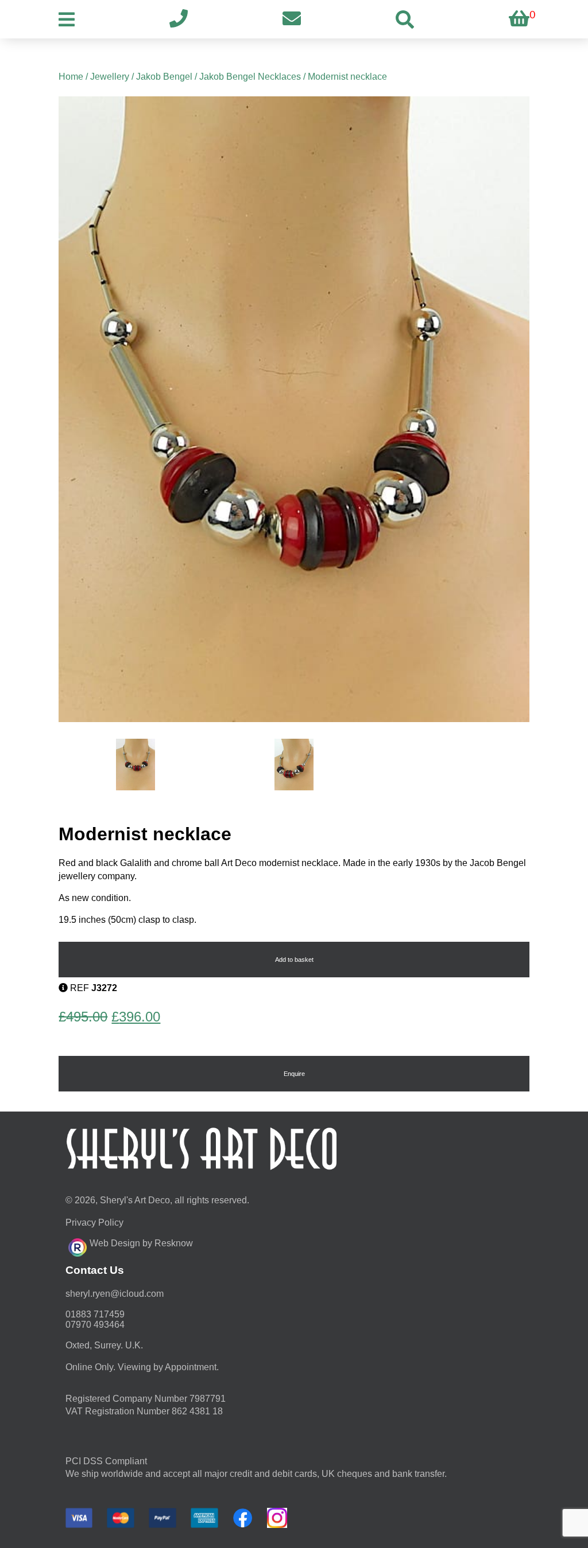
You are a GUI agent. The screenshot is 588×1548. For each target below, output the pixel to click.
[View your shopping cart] (519, 19)
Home (71, 76)
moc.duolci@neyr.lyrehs (114, 1294)
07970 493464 (95, 1324)
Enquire (294, 1073)
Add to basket (294, 959)
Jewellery (109, 76)
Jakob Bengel (164, 76)
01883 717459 (95, 1314)
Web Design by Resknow (141, 1243)
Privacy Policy (94, 1222)
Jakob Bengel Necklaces (250, 76)
